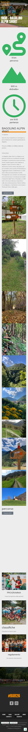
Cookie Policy (14, 722)
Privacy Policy (5, 722)
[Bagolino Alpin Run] (5, 4)
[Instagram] (16, 703)
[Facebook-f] (11, 703)
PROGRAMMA (14, 592)
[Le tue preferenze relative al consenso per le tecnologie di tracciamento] (25, 729)
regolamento (14, 654)
